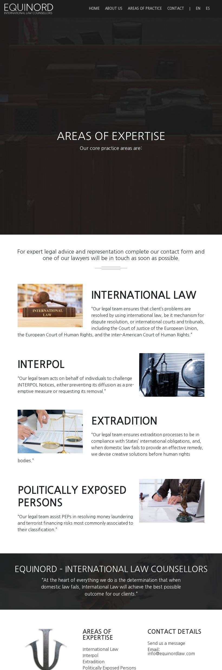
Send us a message (166, 643)
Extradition (94, 661)
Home (94, 8)
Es (208, 8)
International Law (100, 649)
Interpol (90, 655)
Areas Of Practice (145, 8)
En (198, 8)
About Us (113, 8)
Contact (175, 8)
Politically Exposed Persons (109, 668)
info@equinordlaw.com (171, 653)
